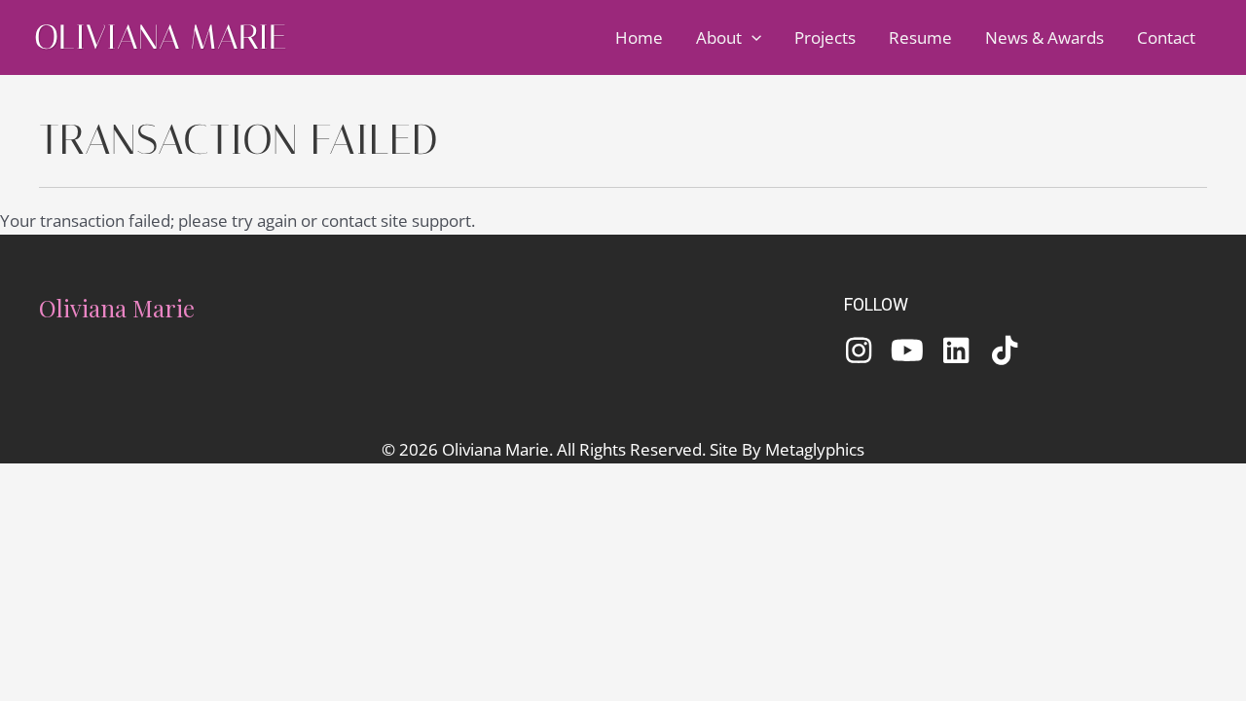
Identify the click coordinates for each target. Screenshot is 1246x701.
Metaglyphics (814, 449)
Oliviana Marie (160, 37)
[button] (751, 38)
